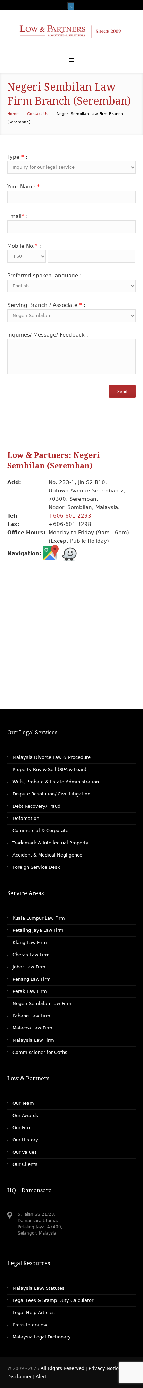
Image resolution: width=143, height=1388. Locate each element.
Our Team (23, 1103)
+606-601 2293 (70, 516)
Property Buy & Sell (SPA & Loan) (49, 769)
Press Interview (29, 1324)
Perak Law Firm (29, 991)
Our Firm (22, 1127)
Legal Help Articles (33, 1312)
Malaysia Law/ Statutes (38, 1288)
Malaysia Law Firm (33, 1040)
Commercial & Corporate (40, 830)
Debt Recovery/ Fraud (36, 806)
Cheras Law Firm (31, 954)
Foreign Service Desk (36, 867)
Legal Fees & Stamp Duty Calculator (52, 1300)
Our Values (24, 1152)
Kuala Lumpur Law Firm (38, 918)
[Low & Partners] (71, 32)
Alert (41, 1376)
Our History (25, 1139)
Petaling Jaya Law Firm (38, 930)
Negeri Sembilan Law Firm (42, 1003)
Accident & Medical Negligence (47, 855)
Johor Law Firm (28, 967)
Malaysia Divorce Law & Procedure (51, 757)
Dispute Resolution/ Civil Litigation (51, 794)
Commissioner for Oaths (39, 1052)
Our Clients (24, 1164)
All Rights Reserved (63, 1368)
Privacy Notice (105, 1368)
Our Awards (25, 1115)
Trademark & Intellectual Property (50, 842)
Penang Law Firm (31, 979)
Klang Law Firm (29, 942)
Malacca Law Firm (32, 1028)
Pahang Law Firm (31, 1015)
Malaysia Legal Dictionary (41, 1337)
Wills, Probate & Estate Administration (55, 781)
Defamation (25, 818)
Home (13, 114)
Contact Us (37, 114)
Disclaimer (19, 1376)
